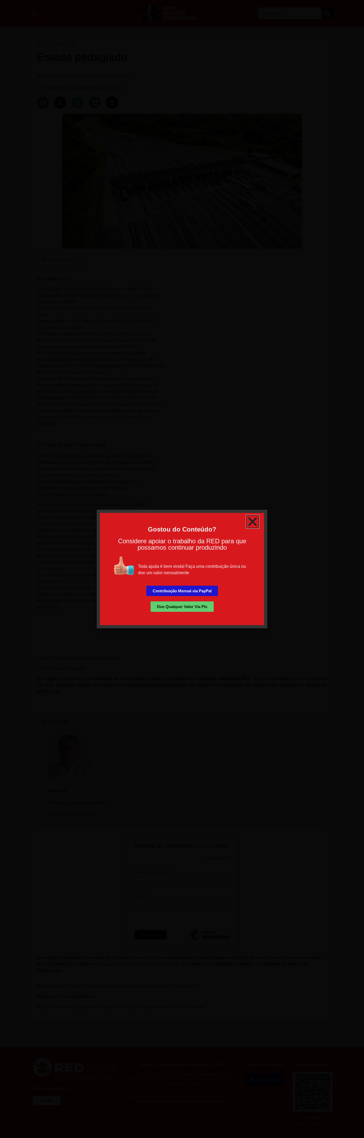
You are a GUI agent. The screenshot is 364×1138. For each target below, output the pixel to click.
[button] (252, 522)
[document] (182, 569)
